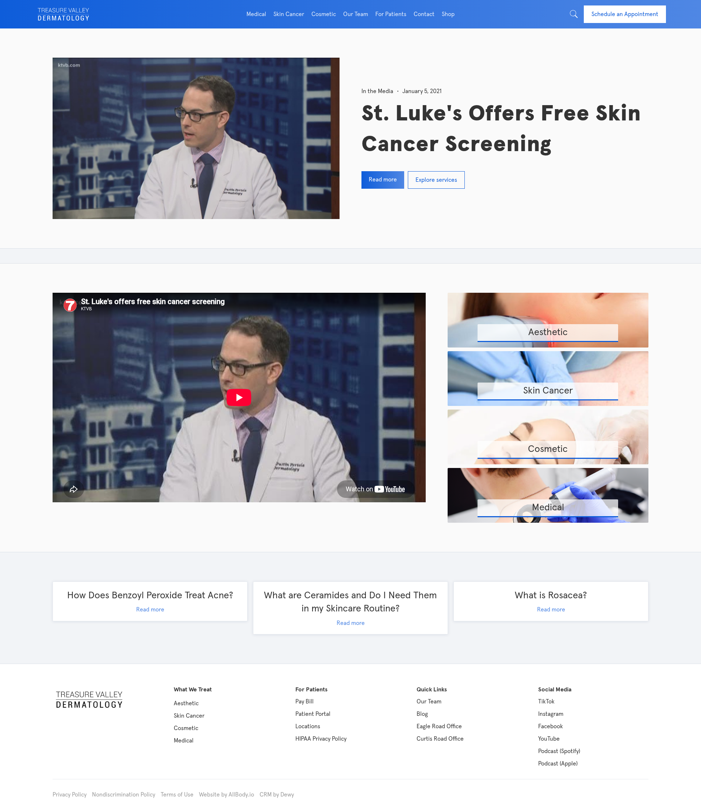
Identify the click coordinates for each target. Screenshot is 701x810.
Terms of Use (177, 795)
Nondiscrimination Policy (123, 795)
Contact (424, 14)
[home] (63, 14)
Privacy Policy (70, 795)
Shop (448, 14)
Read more (383, 180)
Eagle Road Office (439, 726)
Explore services (436, 180)
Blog (422, 714)
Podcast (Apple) (558, 764)
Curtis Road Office (440, 739)
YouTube (549, 739)
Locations (307, 726)
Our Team (429, 702)
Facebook (550, 726)
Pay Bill (304, 702)
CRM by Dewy (277, 795)
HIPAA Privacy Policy (320, 739)
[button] (256, 14)
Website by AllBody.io (226, 795)
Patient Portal (312, 714)
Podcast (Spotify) (559, 751)
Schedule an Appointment (624, 14)
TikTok (546, 702)
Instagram (550, 714)
